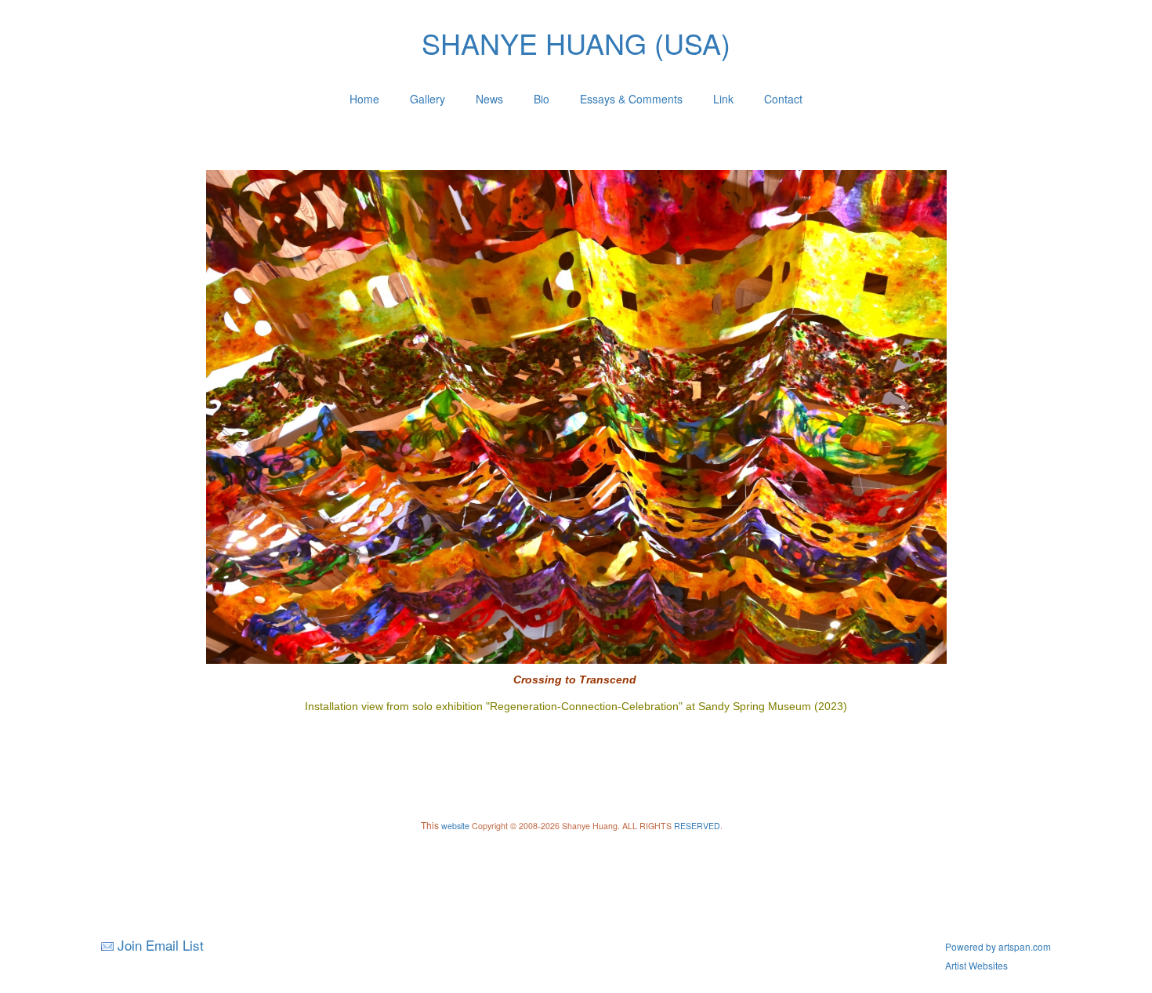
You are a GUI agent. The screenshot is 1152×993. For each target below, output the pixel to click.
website (455, 826)
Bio (541, 99)
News (489, 99)
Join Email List (161, 945)
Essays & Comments (631, 99)
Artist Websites (976, 965)
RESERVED (697, 826)
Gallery (427, 99)
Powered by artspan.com (998, 946)
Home (364, 99)
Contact (783, 99)
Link (723, 99)
